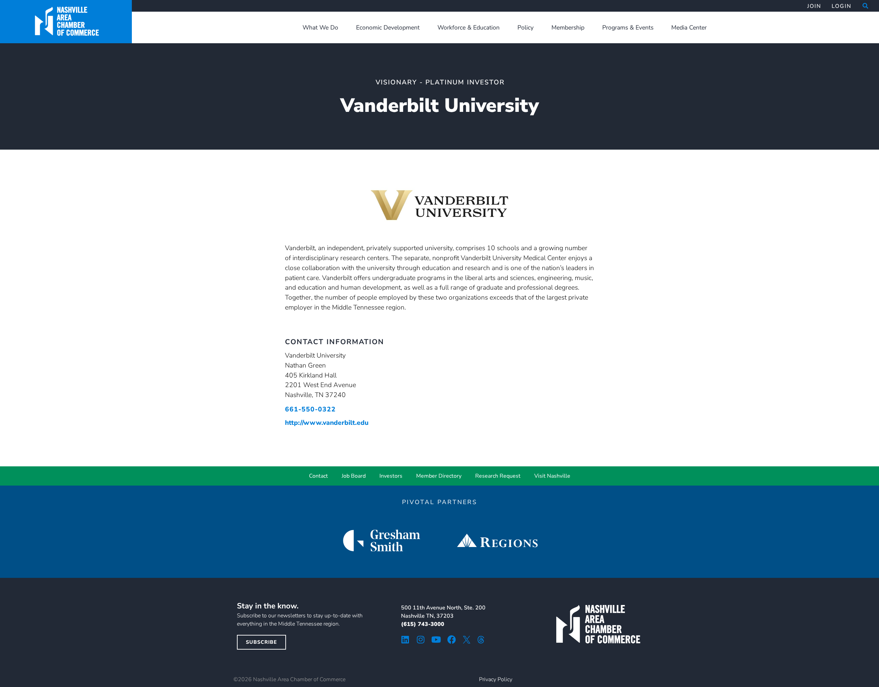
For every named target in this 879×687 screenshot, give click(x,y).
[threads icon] (481, 639)
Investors (390, 476)
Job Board (354, 476)
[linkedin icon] (405, 639)
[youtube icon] (436, 639)
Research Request (498, 476)
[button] (865, 6)
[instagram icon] (420, 639)
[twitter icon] (466, 639)
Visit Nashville (552, 476)
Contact (318, 476)
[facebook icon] (451, 639)
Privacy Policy (495, 679)
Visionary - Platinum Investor (440, 82)
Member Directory (438, 476)
